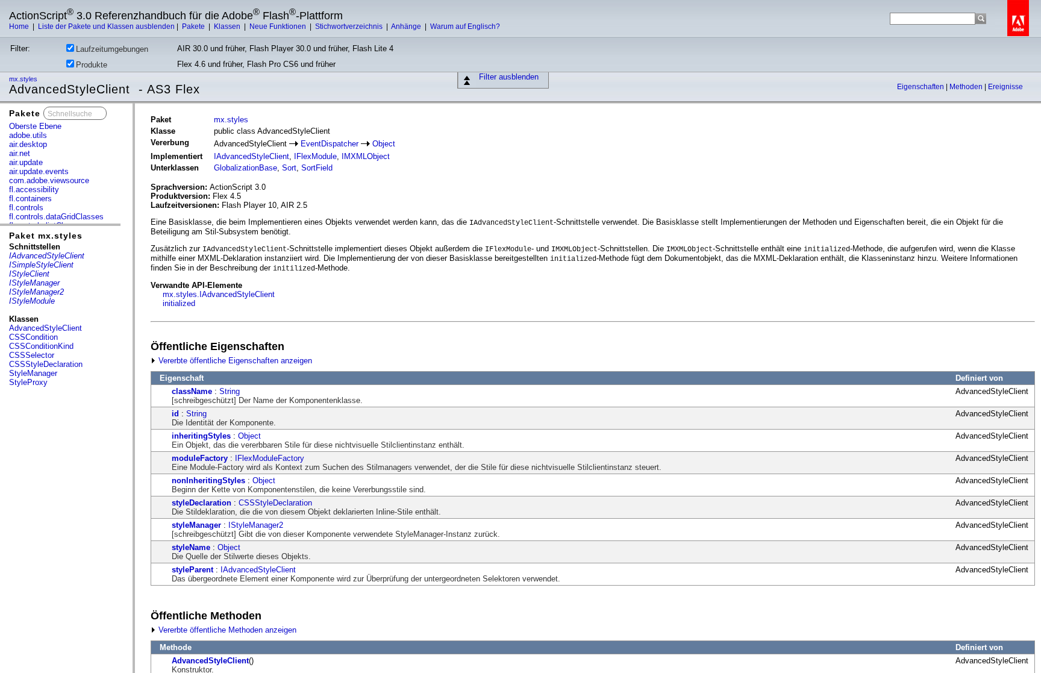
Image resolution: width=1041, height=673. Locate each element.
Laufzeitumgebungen (112, 49)
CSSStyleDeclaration (46, 364)
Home (20, 26)
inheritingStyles (201, 435)
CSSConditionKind (41, 346)
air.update (26, 162)
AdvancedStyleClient (45, 328)
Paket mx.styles (46, 235)
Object (383, 143)
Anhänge (407, 26)
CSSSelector (31, 355)
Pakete (194, 26)
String (229, 391)
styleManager (196, 525)
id (175, 413)
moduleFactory (200, 458)
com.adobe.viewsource (49, 180)
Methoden (966, 87)
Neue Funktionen (278, 26)
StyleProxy (28, 382)
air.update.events (39, 171)
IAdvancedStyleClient (251, 156)
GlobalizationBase (245, 167)
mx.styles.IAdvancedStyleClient (219, 294)
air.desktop (28, 144)
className (192, 391)
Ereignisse (1005, 87)
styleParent (192, 569)
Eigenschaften (921, 87)
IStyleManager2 (255, 525)
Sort (289, 167)
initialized (179, 303)
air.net (19, 153)
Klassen (228, 26)
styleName (191, 547)
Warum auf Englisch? (465, 26)
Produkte (91, 64)
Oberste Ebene (35, 126)
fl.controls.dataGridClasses (56, 216)
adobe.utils (28, 135)
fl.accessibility (34, 189)
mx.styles (24, 79)
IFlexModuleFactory (269, 458)
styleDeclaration (201, 502)
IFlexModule (315, 156)
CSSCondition (33, 337)
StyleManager (33, 373)
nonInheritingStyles (208, 480)
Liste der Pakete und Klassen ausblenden (106, 26)
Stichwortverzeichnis (349, 26)
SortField (317, 167)
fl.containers (30, 198)
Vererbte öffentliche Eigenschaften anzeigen (234, 360)
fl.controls (26, 207)
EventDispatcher (329, 143)
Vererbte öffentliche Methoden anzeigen (226, 629)
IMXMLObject (366, 156)
